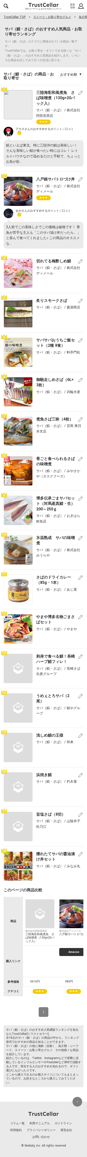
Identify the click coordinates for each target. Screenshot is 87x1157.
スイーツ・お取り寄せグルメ (52, 17)
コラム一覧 (17, 1123)
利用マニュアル (39, 1123)
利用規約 (16, 1130)
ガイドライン (63, 1123)
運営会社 (66, 1130)
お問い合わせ (41, 1137)
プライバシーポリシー (41, 1130)
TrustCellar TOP (15, 17)
